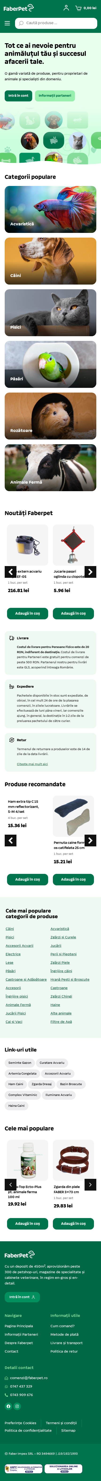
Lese (9, 963)
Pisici (10, 937)
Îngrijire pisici (17, 997)
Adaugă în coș (27, 614)
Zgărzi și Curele (63, 937)
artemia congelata (22, 1074)
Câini (10, 929)
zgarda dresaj (42, 1084)
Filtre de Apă (61, 1022)
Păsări (11, 971)
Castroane (59, 988)
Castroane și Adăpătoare (26, 980)
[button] (90, 572)
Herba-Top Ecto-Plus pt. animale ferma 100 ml (24, 1192)
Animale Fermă (18, 1005)
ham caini (15, 1084)
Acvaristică (59, 929)
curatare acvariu (52, 1063)
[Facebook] (8, 1406)
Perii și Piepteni (63, 954)
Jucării (55, 946)
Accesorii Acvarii (19, 946)
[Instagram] (17, 1406)
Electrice (13, 954)
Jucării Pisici (16, 1013)
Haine (55, 1005)
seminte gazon (19, 1063)
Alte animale (61, 1013)
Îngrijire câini (61, 971)
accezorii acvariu (58, 1074)
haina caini (16, 1106)
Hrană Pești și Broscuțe (69, 980)
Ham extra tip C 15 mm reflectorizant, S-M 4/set (23, 807)
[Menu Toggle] (7, 23)
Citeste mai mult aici (32, 764)
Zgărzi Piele (60, 963)
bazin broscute (71, 1084)
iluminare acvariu (59, 1095)
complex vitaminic (22, 1095)
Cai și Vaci (14, 1022)
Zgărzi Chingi (61, 997)
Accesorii (13, 988)
